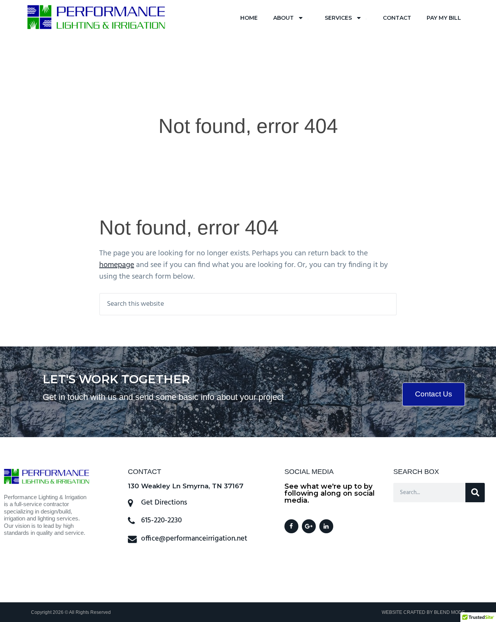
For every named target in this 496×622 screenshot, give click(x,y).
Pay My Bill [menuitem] (444, 17)
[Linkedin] (326, 526)
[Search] (475, 492)
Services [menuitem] (338, 17)
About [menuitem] (283, 17)
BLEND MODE (449, 612)
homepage (116, 265)
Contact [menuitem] (397, 17)
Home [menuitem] (249, 17)
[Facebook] (291, 526)
